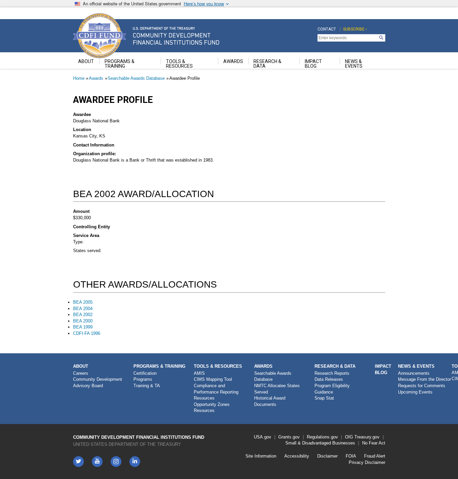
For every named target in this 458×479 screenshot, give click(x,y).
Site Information (260, 456)
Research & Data (334, 366)
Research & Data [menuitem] (267, 64)
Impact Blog (383, 369)
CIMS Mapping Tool (213, 379)
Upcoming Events (415, 392)
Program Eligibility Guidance (332, 389)
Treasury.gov (367, 436)
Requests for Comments (421, 385)
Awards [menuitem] (233, 61)
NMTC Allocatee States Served (277, 389)
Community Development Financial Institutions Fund (138, 437)
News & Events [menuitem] (353, 64)
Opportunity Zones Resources (212, 407)
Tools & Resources (218, 366)
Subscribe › (355, 29)
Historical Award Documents (269, 401)
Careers (80, 373)
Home (78, 78)
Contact (327, 29)
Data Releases (328, 379)
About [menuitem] (86, 61)
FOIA (351, 456)
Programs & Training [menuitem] (119, 64)
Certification (145, 373)
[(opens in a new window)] (116, 461)
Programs (142, 379)
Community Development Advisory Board (97, 382)
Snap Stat (324, 398)
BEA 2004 (83, 308)
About (80, 366)
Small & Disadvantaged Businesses (320, 442)
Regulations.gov (322, 436)
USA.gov (262, 436)
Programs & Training (159, 366)
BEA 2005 (83, 302)
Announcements (414, 373)
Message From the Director (424, 379)
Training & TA (146, 385)
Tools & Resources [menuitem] (179, 64)
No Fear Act (373, 442)
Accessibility (296, 456)
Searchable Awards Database (136, 78)
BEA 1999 (83, 327)
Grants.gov (289, 436)
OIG (349, 436)
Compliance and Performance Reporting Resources (216, 392)
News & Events (416, 366)
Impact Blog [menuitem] (313, 64)
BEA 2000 (83, 320)
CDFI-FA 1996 (86, 333)
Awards (96, 78)
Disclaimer (327, 456)
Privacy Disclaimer (367, 462)
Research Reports (331, 373)
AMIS (199, 373)
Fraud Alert (374, 456)
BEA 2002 (83, 314)
